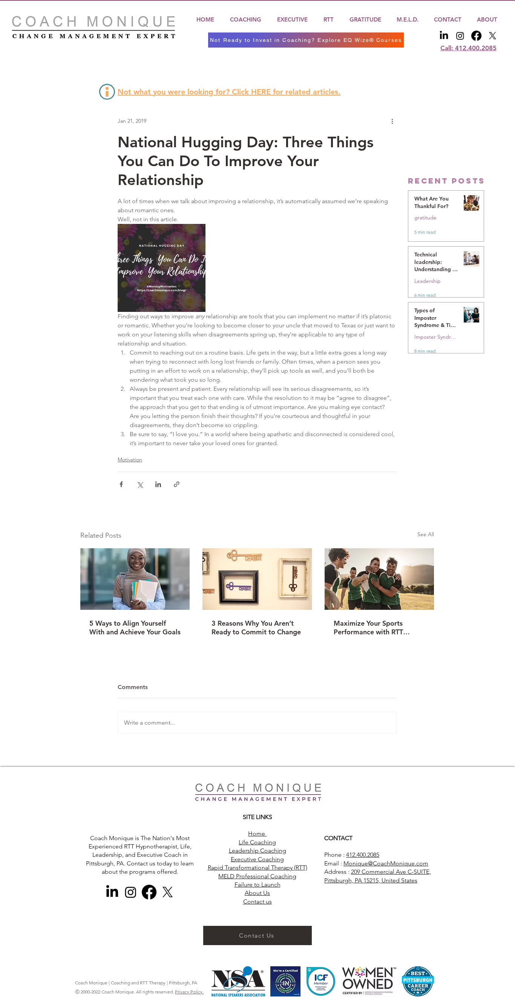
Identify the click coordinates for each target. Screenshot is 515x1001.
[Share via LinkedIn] (158, 484)
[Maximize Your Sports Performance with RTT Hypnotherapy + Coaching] (379, 579)
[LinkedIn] (444, 36)
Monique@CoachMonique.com (385, 863)
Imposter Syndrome (436, 337)
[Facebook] (476, 36)
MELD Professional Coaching (257, 876)
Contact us (257, 901)
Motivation (130, 459)
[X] (492, 36)
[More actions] (392, 121)
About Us (257, 892)
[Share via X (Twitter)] (139, 484)
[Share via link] (176, 484)
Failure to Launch (257, 884)
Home (257, 833)
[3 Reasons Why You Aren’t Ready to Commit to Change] (257, 579)
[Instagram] (460, 36)
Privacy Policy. (189, 992)
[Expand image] (161, 268)
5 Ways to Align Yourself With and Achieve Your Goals (135, 627)
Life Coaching (257, 842)
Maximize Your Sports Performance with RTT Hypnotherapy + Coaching (375, 627)
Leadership (427, 281)
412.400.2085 (362, 854)
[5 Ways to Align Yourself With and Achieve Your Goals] (135, 579)
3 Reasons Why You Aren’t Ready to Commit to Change (256, 627)
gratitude (425, 217)
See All (425, 534)
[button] (245, 19)
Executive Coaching (257, 859)
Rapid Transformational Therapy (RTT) (257, 867)
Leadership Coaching (257, 850)
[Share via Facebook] (121, 484)
